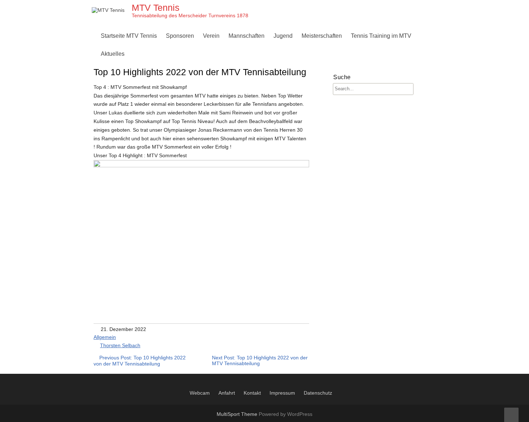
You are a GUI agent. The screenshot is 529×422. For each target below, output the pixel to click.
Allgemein (105, 337)
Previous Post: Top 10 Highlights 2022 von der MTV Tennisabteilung (140, 361)
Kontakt (252, 393)
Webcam (200, 393)
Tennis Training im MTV (381, 36)
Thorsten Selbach (120, 345)
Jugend (283, 36)
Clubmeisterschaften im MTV (340, 54)
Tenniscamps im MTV (302, 54)
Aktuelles (113, 54)
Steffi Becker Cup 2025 (332, 140)
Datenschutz (318, 393)
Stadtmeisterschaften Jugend (312, 123)
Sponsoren (180, 36)
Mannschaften (246, 36)
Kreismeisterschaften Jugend (312, 106)
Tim (357, 54)
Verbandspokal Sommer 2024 (341, 123)
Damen (239, 54)
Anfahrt (226, 393)
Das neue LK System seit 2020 (342, 106)
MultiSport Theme (238, 414)
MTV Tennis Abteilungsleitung (243, 54)
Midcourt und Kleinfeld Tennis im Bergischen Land (339, 140)
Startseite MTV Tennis (129, 36)
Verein (211, 36)
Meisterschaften (322, 36)
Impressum (282, 393)
